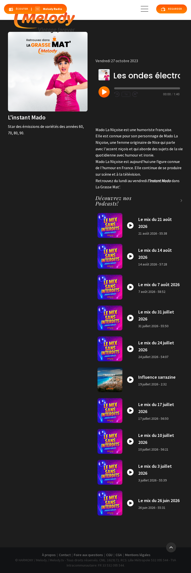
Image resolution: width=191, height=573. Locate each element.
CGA (119, 555)
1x (126, 94)
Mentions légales (137, 555)
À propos (49, 555)
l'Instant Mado (159, 180)
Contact (65, 555)
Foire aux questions (88, 555)
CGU (109, 555)
